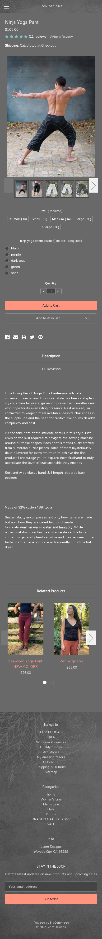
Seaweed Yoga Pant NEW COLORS (25, 664)
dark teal (18, 260)
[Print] (24, 337)
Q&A (51, 737)
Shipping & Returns (51, 767)
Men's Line (51, 804)
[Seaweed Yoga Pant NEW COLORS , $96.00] (25, 629)
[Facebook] (7, 337)
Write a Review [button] (61, 37)
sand (15, 273)
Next (93, 185)
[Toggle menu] (6, 6)
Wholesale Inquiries (51, 742)
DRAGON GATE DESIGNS (51, 819)
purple (16, 254)
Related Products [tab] (51, 591)
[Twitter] (32, 337)
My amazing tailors (51, 757)
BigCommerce (59, 923)
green (15, 267)
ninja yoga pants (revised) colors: (51, 241)
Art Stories (51, 752)
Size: (51, 211)
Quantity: (51, 283)
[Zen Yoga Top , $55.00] (71, 629)
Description (51, 356)
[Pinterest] (40, 337)
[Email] (15, 337)
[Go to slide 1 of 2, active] (44, 682)
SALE (51, 824)
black (15, 248)
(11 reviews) (38, 36)
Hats (51, 809)
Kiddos (51, 814)
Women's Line (51, 799)
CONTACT (51, 762)
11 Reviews (51, 369)
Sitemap (51, 772)
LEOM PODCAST (51, 732)
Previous (8, 185)
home (51, 794)
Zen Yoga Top (71, 661)
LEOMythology (51, 747)
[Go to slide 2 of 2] (52, 682)
